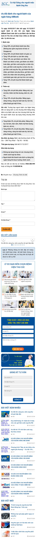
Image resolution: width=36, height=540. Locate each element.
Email (3, 212)
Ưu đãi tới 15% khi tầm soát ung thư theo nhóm (21, 431)
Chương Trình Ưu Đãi (20, 175)
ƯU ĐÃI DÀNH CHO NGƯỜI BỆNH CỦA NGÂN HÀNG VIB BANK (22, 457)
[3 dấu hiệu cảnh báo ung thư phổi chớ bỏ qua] (5, 534)
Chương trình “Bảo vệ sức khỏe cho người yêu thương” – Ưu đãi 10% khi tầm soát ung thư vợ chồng (23, 448)
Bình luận (4, 189)
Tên (2, 204)
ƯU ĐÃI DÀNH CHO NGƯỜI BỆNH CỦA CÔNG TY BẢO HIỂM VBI (22, 484)
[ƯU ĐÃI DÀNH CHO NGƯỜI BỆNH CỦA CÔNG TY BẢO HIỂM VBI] (5, 485)
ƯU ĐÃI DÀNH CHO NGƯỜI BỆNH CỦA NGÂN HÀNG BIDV (22, 466)
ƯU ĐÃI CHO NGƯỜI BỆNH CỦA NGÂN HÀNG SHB (21, 475)
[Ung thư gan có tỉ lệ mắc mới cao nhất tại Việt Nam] (5, 525)
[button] (12, 245)
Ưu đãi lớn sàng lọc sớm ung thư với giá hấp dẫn (17, 243)
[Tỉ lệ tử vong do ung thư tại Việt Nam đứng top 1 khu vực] (5, 507)
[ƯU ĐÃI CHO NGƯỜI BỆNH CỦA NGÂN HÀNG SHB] (5, 476)
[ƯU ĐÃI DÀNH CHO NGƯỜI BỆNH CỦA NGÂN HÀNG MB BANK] (5, 440)
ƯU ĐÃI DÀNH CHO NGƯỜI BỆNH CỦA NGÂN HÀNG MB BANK (22, 440)
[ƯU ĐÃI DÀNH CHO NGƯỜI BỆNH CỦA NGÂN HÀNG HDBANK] (5, 494)
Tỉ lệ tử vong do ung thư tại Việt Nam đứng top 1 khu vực (21, 506)
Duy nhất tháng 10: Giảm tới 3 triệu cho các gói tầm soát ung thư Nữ (22, 422)
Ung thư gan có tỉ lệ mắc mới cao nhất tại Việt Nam (22, 524)
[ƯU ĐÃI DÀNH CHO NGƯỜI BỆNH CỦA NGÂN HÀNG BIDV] (5, 467)
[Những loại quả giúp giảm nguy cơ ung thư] (5, 516)
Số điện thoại (5, 220)
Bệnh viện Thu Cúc (13, 21)
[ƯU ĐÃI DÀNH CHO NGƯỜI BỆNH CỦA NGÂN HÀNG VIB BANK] (5, 458)
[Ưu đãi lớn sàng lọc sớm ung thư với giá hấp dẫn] (18, 239)
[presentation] (3, 239)
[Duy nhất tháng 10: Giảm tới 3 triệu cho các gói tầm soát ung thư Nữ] (5, 423)
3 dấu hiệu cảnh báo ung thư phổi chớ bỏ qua (22, 533)
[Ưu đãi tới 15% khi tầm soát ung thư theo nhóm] (5, 432)
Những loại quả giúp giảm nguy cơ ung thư (22, 515)
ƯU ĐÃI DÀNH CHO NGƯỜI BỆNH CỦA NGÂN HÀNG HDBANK (22, 493)
